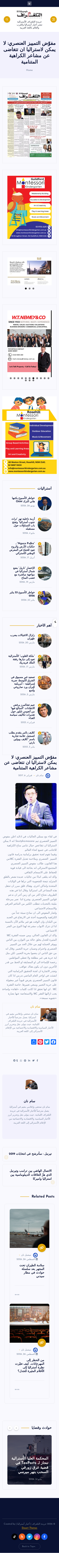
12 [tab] (33, 380)
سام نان (40, 775)
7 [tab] (26, 378)
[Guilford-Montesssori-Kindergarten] (29, 207)
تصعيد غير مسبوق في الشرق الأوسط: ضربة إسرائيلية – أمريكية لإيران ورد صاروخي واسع (23, 684)
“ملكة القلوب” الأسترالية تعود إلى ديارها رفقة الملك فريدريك (21, 659)
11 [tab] (10, 378)
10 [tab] (14, 378)
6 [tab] (29, 378)
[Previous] (9, 1427)
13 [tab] (29, 380)
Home (29, 70)
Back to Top (28, 1546)
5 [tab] (33, 378)
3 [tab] (26, 288)
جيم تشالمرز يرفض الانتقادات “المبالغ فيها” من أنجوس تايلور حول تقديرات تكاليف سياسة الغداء (22, 712)
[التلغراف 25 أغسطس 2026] (29, 125)
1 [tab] (33, 288)
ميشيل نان (26, 1255)
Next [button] (48, 270)
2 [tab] (29, 288)
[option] (29, 1460)
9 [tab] (18, 378)
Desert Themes (29, 1528)
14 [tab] (26, 380)
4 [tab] (37, 378)
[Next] (16, 1427)
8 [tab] (22, 378)
